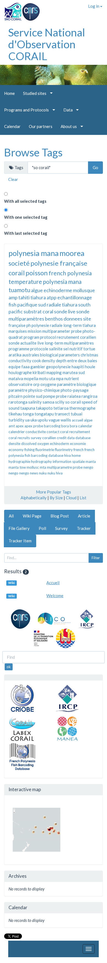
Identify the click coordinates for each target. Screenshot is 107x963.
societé (19, 263)
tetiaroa (61, 408)
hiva (67, 455)
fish (12, 305)
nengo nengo (19, 473)
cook (36, 360)
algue (37, 290)
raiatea (74, 396)
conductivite (36, 432)
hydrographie (19, 461)
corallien (49, 438)
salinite (56, 348)
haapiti (78, 366)
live (40, 342)
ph (28, 325)
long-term (54, 342)
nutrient (71, 378)
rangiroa (89, 396)
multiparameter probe (62, 331)
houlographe (20, 372)
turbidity (16, 419)
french (79, 449)
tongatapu (44, 413)
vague (54, 419)
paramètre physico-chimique (34, 390)
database (83, 438)
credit (61, 438)
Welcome (54, 595)
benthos (54, 319)
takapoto (44, 408)
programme (19, 348)
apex (20, 426)
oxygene (48, 384)
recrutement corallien (76, 337)
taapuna (27, 408)
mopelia (31, 378)
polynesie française (58, 263)
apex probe (33, 426)
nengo (88, 467)
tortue (89, 348)
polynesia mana (34, 253)
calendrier (17, 432)
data (71, 438)
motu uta (47, 378)
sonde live (64, 311)
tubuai (76, 413)
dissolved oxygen (35, 443)
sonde (14, 342)
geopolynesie (58, 366)
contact (53, 432)
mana (74, 281)
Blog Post (59, 515)
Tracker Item (20, 540)
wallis (66, 419)
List (83, 497)
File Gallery (19, 528)
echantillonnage (74, 297)
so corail (73, 401)
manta (91, 461)
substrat (33, 311)
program (31, 337)
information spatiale (69, 461)
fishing (29, 449)
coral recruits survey (25, 438)
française (17, 325)
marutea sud (74, 372)
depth (61, 360)
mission (34, 331)
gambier (37, 366)
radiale (56, 325)
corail (17, 273)
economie (78, 443)
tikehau (15, 413)
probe (61, 396)
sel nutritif (73, 348)
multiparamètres (79, 342)
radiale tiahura (62, 305)
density (48, 360)
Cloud (71, 497)
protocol (48, 337)
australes (30, 354)
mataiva (16, 378)
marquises (18, 331)
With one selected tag (25, 217)
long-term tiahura (79, 325)
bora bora (69, 426)
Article (84, 515)
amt (12, 426)
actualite (28, 342)
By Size (56, 497)
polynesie (40, 325)
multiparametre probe (65, 467)
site (87, 319)
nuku (43, 473)
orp (36, 384)
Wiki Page (32, 515)
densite (14, 443)
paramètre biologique (76, 384)
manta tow (17, 467)
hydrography (41, 461)
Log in (94, 6)
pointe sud (32, 396)
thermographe (82, 408)
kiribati (39, 372)
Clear (13, 179)
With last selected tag (25, 233)
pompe (49, 396)
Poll (42, 528)
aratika (15, 354)
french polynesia (70, 273)
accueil (77, 420)
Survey (61, 528)
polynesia (55, 281)
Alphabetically (34, 497)
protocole (39, 348)
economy (16, 449)
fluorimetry (64, 449)
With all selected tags (25, 201)
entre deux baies (82, 360)
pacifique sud (31, 305)
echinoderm (59, 443)
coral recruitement (75, 432)
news (34, 473)
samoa (48, 401)
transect (62, 413)
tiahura (38, 297)
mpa (59, 378)
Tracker (84, 528)
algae (88, 420)
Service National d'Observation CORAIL (46, 44)
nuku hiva (55, 473)
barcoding (52, 426)
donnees (73, 319)
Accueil (53, 582)
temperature (25, 281)
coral (48, 311)
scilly (59, 401)
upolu (43, 419)
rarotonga (18, 401)
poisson (37, 273)
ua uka (31, 419)
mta (43, 467)
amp (13, 297)
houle (90, 366)
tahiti (24, 297)
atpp (52, 297)
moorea (72, 253)
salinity (35, 401)
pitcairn (15, 396)
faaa (25, 366)
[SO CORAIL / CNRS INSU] (20, 9)
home (76, 455)
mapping (54, 372)
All (11, 515)
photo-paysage (75, 390)
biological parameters (60, 354)
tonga (28, 413)
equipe (15, 366)
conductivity (20, 360)
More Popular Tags (53, 491)
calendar (85, 426)
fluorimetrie (44, 449)
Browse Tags (33, 152)
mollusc (33, 467)
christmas (89, 354)
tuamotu (19, 289)
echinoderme (58, 290)
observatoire (20, 384)
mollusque (84, 290)
